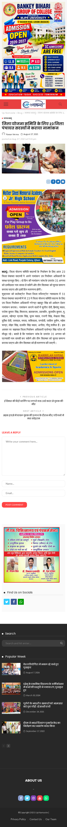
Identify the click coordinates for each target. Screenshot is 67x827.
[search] (60, 104)
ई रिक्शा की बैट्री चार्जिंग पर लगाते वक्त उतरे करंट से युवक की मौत (33, 403)
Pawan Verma (12, 134)
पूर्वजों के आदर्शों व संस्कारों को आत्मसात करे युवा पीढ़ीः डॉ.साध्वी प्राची (43, 705)
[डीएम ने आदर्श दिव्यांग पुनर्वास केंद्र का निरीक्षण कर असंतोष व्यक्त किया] (11, 727)
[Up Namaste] (33, 104)
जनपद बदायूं (8, 118)
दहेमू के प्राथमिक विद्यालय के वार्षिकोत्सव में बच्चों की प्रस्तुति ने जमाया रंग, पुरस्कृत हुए (43, 687)
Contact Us (36, 819)
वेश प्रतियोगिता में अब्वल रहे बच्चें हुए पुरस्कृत (41, 666)
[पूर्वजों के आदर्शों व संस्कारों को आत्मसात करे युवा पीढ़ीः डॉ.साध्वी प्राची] (11, 708)
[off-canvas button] (6, 104)
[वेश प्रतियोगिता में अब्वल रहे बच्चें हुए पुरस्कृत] (11, 669)
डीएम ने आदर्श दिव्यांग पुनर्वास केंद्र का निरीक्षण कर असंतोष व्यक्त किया (41, 724)
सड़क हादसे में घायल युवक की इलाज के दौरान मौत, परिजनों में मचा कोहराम (33, 417)
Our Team (50, 819)
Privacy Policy (18, 819)
